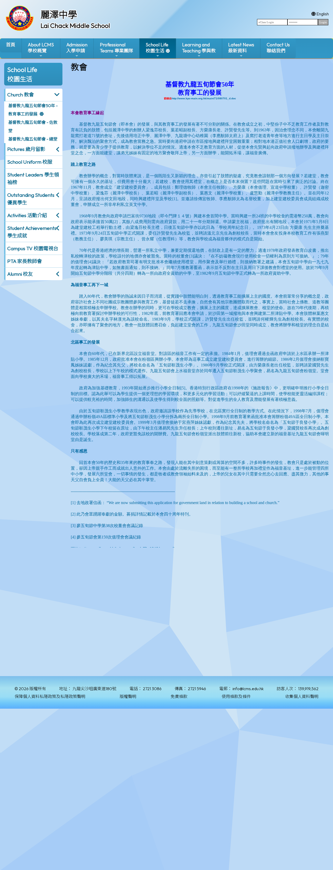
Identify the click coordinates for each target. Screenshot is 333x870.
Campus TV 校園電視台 (32, 248)
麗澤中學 (59, 14)
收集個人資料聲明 (301, 696)
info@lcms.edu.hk (248, 688)
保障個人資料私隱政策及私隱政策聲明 (50, 696)
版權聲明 (128, 696)
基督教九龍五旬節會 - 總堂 (32, 139)
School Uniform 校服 (29, 162)
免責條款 (179, 696)
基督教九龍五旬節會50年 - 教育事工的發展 (33, 110)
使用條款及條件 (236, 696)
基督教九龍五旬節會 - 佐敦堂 (32, 126)
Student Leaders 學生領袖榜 (33, 178)
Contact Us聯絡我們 (278, 48)
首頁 (10, 45)
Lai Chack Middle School (75, 25)
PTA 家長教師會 (24, 261)
